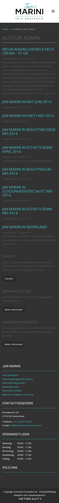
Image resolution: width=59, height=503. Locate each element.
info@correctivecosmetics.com (26, 425)
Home (5, 29)
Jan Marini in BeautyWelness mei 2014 (28, 131)
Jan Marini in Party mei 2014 (28, 115)
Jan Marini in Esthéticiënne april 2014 (27, 149)
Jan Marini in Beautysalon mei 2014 (26, 171)
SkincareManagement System (17, 379)
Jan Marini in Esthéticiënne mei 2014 (27, 210)
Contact (9, 278)
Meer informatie (14, 309)
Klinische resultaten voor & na (17, 394)
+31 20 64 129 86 (22, 421)
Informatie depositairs (14, 382)
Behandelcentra (10, 386)
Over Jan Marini (10, 375)
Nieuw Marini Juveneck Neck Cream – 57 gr (28, 51)
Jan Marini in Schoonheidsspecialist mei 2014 (27, 191)
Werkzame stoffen (12, 390)
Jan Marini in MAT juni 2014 (26, 101)
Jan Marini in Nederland (24, 226)
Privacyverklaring (47, 491)
